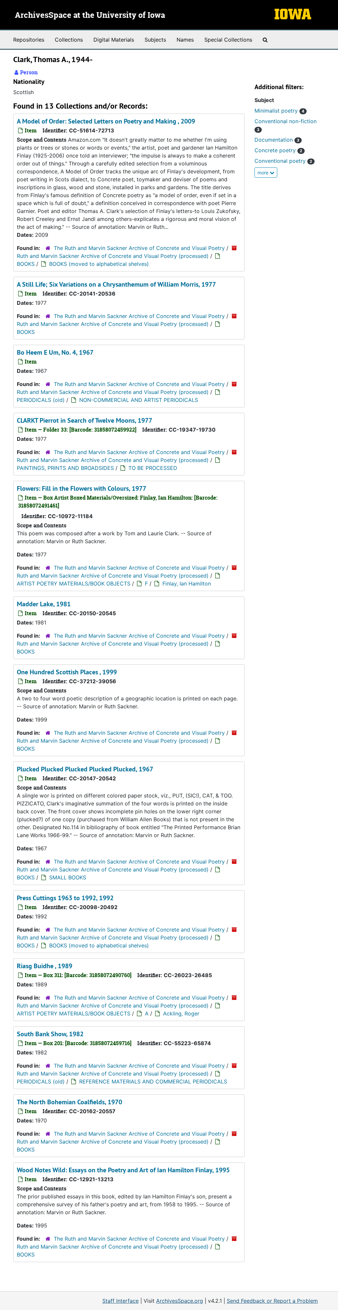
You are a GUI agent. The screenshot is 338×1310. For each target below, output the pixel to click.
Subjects (155, 39)
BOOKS (26, 264)
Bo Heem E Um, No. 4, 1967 (55, 352)
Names (185, 39)
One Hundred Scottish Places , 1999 (67, 672)
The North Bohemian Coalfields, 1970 (69, 1102)
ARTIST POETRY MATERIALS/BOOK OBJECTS (73, 583)
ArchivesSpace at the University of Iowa (90, 15)
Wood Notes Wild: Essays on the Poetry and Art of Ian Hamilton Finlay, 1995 (123, 1170)
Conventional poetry (283, 161)
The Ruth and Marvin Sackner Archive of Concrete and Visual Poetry (139, 248)
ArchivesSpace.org (179, 1300)
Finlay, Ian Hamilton (186, 583)
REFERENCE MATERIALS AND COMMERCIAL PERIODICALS (153, 1081)
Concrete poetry (278, 150)
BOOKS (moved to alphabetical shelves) (99, 264)
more (263, 172)
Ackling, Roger (181, 1013)
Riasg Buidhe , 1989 (44, 966)
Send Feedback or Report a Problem (272, 1300)
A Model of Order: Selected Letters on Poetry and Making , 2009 (106, 121)
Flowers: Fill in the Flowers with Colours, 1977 (81, 488)
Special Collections (228, 39)
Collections (69, 39)
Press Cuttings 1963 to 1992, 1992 (65, 898)
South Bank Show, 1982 (50, 1034)
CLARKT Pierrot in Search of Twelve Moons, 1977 (84, 420)
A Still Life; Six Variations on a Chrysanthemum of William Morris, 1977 (116, 284)
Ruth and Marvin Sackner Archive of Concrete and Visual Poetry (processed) (113, 256)
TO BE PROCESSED (152, 468)
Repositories (28, 39)
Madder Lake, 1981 (44, 604)
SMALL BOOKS (67, 877)
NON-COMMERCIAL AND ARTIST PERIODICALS (138, 400)
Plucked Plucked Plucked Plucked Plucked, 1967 (85, 769)
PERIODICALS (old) (41, 400)
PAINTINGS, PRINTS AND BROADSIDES (65, 468)
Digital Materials (113, 39)
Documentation (276, 139)
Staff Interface (120, 1300)
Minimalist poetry (279, 110)
